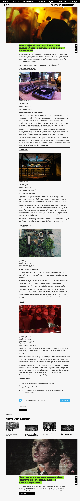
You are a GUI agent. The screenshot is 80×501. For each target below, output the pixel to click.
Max (60, 5)
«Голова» (23, 150)
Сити (7, 4)
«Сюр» (22, 302)
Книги (41, 2)
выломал (30, 59)
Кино (5, 2)
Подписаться (65, 400)
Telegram (52, 5)
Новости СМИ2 (9, 414)
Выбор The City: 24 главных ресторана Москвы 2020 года (38, 383)
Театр (16, 2)
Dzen (57, 5)
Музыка (62, 2)
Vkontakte (55, 5)
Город (73, 2)
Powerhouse (25, 226)
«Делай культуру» (27, 69)
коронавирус (23, 409)
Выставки (28, 2)
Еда (51, 2)
